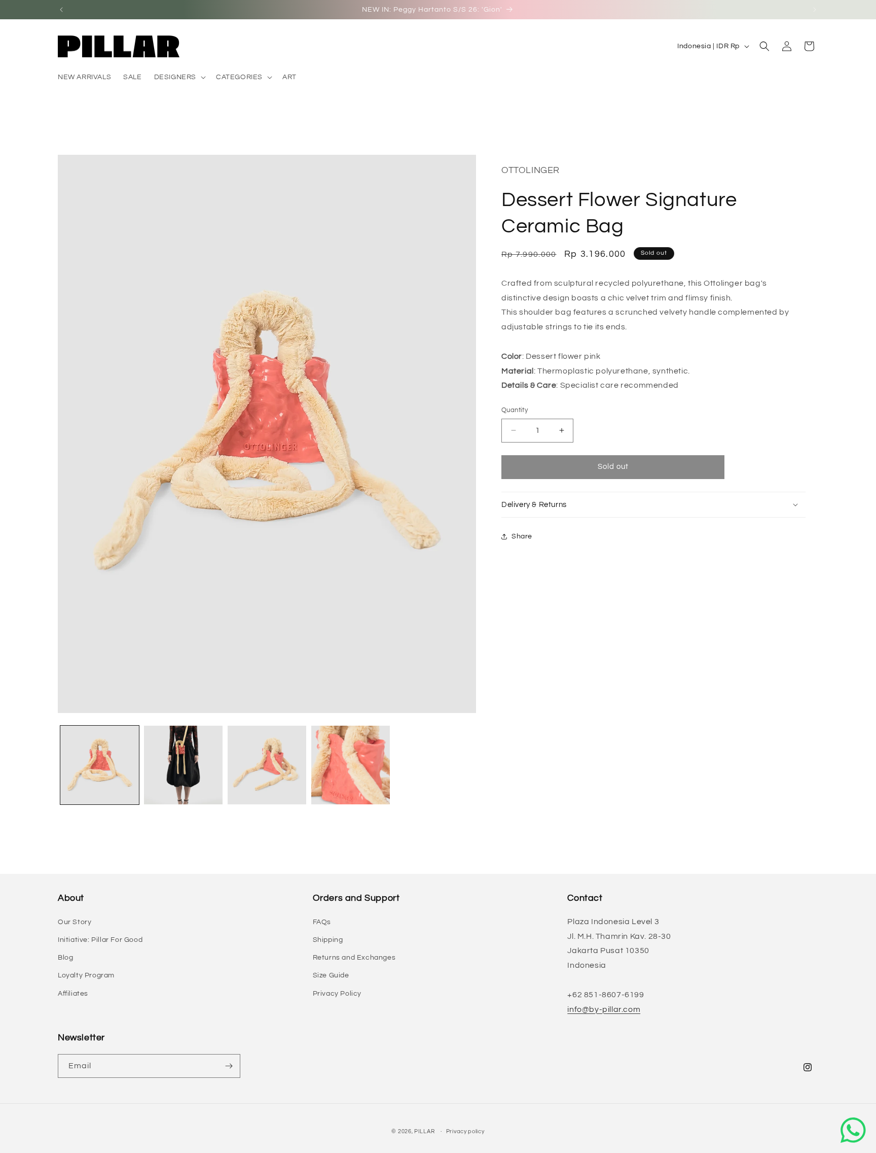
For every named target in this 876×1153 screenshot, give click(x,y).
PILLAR (424, 1131)
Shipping (328, 939)
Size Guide (331, 975)
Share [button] (522, 536)
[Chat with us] (853, 1130)
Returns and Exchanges (354, 957)
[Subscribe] (228, 1066)
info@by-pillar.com (603, 1009)
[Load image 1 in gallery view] (99, 765)
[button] (179, 77)
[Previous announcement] (61, 9)
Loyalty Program (86, 975)
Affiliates (73, 993)
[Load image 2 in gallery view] (183, 765)
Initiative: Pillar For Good (100, 939)
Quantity (514, 410)
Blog (65, 957)
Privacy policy (465, 1131)
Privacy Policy (337, 993)
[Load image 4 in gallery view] (350, 765)
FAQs (322, 922)
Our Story (74, 922)
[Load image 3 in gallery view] (267, 765)
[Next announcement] (815, 9)
